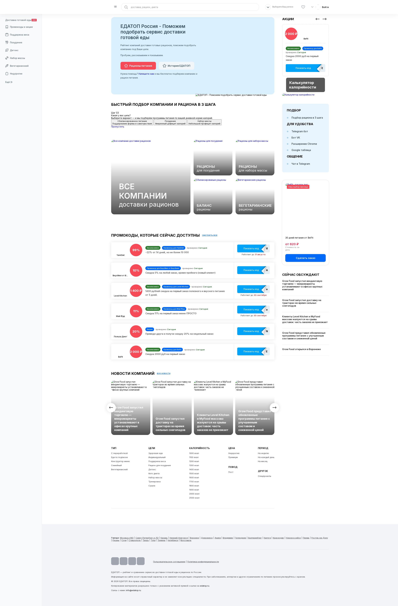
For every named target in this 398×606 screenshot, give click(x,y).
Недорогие (16, 73)
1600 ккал (194, 477)
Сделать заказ (305, 258)
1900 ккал (194, 489)
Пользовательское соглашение (169, 561)
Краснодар (278, 538)
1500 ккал (194, 473)
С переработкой (119, 453)
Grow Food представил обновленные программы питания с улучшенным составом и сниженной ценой (254, 421)
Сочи (124, 540)
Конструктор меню (120, 461)
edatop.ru (204, 586)
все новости (163, 373)
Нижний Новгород (179, 538)
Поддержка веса (19, 34)
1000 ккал (194, 453)
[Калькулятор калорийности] (305, 94)
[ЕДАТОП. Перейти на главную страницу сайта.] (21, 7)
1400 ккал (194, 469)
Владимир (228, 538)
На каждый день (266, 457)
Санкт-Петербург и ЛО (147, 538)
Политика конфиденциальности (203, 561)
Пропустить (117, 126)
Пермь (306, 538)
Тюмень (161, 540)
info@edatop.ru (133, 590)
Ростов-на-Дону (319, 538)
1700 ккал (194, 481)
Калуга (267, 538)
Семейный (116, 465)
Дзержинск (207, 538)
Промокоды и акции (21, 27)
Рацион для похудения (159, 465)
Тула (153, 540)
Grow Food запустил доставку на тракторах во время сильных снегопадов (170, 424)
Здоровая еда (155, 453)
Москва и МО (127, 538)
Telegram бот (300, 131)
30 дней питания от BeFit (299, 237)
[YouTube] (115, 561)
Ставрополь (135, 540)
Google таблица (301, 150)
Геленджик (240, 538)
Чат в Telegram (301, 163)
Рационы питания (140, 65)
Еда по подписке (119, 457)
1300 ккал (194, 465)
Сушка (151, 485)
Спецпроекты (264, 476)
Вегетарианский (19, 65)
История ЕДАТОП (179, 65)
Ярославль (185, 540)
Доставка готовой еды (20, 20)
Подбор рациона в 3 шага (307, 117)
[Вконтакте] (141, 561)
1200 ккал (194, 461)
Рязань (116, 540)
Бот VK (296, 137)
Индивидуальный (157, 457)
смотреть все (209, 235)
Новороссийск (293, 538)
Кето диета (154, 473)
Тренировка (154, 481)
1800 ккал (194, 485)
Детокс (14, 50)
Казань (164, 538)
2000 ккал (194, 493)
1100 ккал (194, 457)
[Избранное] (303, 7)
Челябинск (172, 540)
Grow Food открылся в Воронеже (301, 349)
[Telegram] (123, 561)
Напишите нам (146, 73)
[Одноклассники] (132, 561)
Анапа (218, 538)
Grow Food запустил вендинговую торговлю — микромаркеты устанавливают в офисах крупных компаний (128, 419)
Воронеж (194, 538)
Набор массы (17, 58)
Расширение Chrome (304, 143)
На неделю (263, 453)
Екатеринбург (255, 538)
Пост (230, 472)
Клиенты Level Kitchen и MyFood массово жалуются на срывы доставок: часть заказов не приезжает (213, 422)
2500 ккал (194, 497)
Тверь (146, 540)
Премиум (233, 457)
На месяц (262, 461)
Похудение (16, 42)
